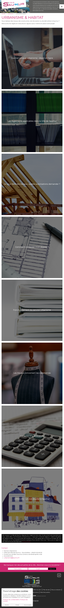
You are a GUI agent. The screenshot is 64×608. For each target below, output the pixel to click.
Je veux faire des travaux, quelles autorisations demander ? (32, 184)
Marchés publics (45, 592)
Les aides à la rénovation (32, 436)
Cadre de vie (10, 13)
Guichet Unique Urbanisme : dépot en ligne (32, 58)
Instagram (37, 604)
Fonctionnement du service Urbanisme (32, 310)
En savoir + (32, 63)
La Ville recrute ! (36, 589)
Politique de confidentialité (11, 599)
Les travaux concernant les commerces (32, 373)
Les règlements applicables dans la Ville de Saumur (32, 121)
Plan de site (46, 589)
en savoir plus (26, 541)
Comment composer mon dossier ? (32, 247)
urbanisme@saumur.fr (11, 558)
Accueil (3, 13)
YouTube (33, 604)
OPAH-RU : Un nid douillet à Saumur (32, 499)
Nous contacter (56, 589)
